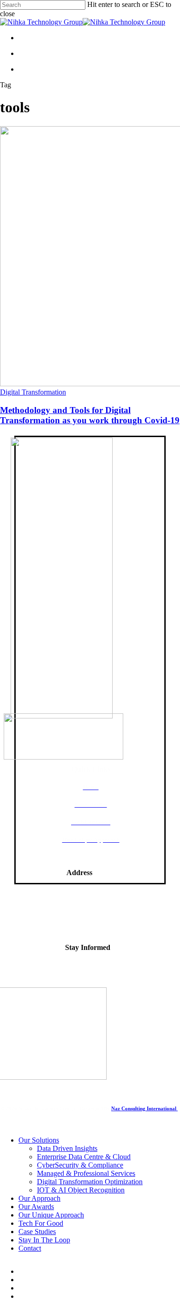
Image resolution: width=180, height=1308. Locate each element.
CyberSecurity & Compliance (80, 1165)
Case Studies (37, 1231)
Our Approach (39, 1198)
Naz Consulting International (144, 1108)
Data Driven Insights (67, 1148)
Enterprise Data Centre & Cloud (84, 1157)
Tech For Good (40, 1223)
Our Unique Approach (51, 1215)
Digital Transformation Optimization (90, 1182)
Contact (29, 1248)
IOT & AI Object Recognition (81, 1190)
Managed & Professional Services (86, 1173)
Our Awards (36, 1207)
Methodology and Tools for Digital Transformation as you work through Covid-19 (90, 415)
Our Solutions (38, 1140)
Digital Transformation (33, 392)
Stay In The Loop (44, 1240)
